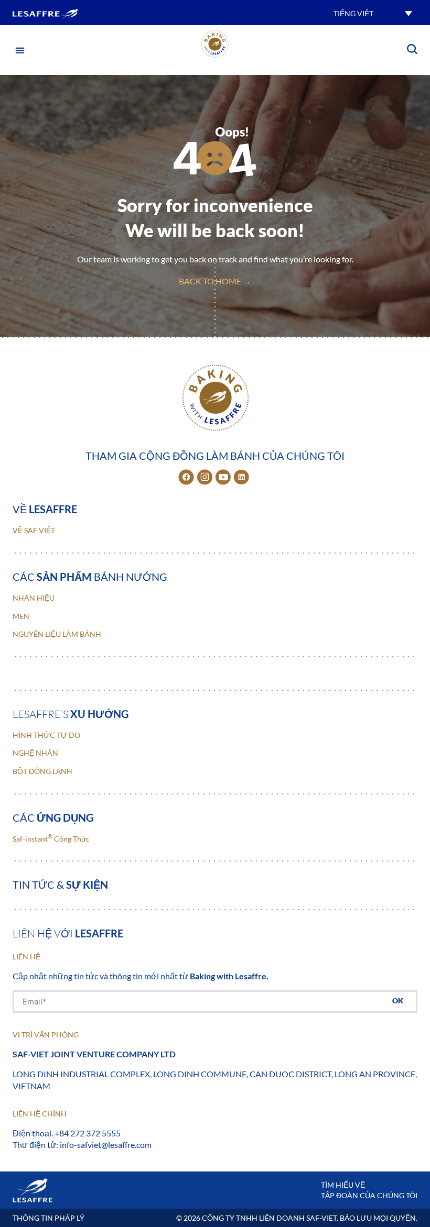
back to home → (215, 281)
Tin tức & (60, 884)
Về (45, 509)
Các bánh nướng (90, 576)
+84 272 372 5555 (88, 1133)
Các (53, 817)
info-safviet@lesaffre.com (106, 1144)
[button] (372, 13)
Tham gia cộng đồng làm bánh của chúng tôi (215, 455)
